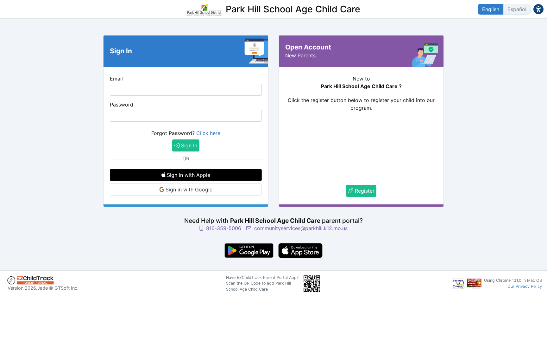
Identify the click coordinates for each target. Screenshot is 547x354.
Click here (208, 133)
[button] (538, 9)
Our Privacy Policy (524, 286)
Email (116, 78)
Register (363, 191)
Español (516, 9)
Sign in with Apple (188, 175)
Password (121, 104)
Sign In (188, 145)
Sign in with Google (189, 189)
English (490, 9)
